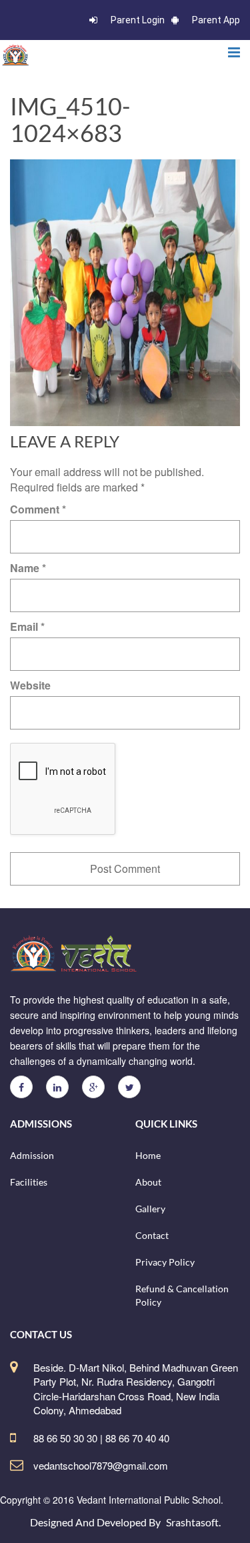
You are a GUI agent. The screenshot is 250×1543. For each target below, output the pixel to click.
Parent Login (138, 20)
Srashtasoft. (193, 1522)
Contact (152, 1235)
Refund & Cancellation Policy (182, 1295)
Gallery (150, 1208)
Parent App (216, 20)
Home (148, 1155)
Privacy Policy (165, 1262)
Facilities (28, 1182)
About (148, 1182)
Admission (32, 1155)
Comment (38, 509)
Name (28, 567)
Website (30, 685)
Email (27, 626)
